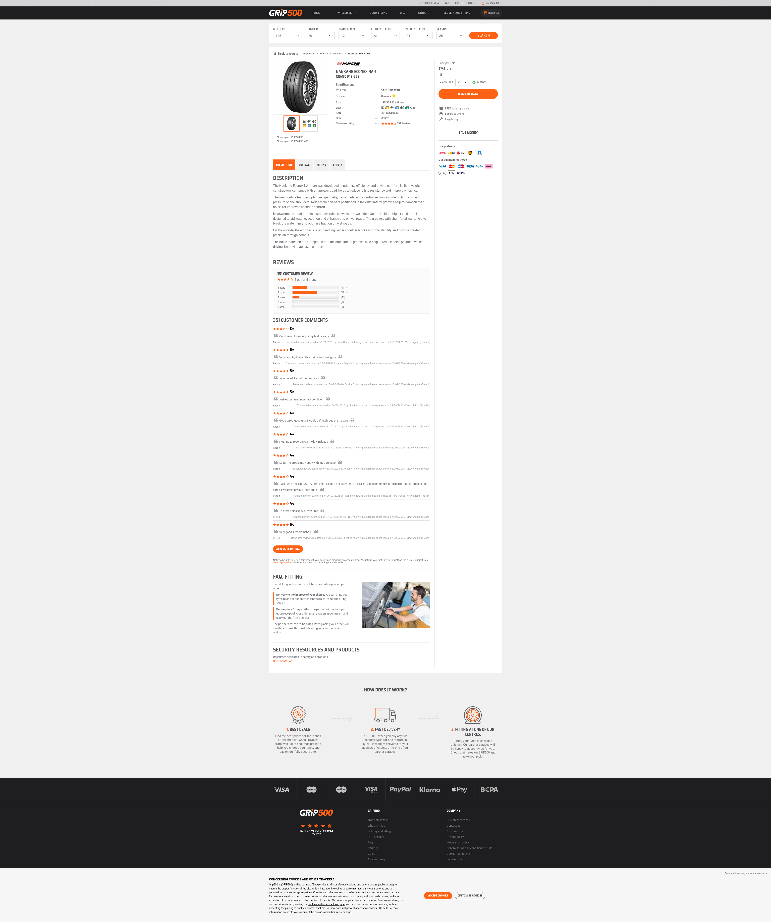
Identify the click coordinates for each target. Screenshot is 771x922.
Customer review (429, 3)
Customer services (458, 820)
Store (422, 13)
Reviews (304, 164)
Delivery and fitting (457, 13)
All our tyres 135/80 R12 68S (293, 141)
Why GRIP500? (377, 825)
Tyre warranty (376, 859)
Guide (371, 854)
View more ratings (288, 549)
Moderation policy (458, 842)
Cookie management (459, 854)
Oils (402, 13)
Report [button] (276, 342)
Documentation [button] (282, 661)
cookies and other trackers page (326, 904)
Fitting (321, 164)
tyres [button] (316, 13)
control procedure (282, 562)
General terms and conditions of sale (469, 848)
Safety (337, 164)
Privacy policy (455, 837)
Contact (470, 3)
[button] (417, 342)
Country (373, 848)
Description (284, 164)
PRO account (376, 837)
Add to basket (470, 94)
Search (483, 35)
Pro (457, 3)
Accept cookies (438, 895)
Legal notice (454, 859)
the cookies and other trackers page (330, 912)
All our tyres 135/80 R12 (290, 137)
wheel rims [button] (345, 13)
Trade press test (378, 820)
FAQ (447, 3)
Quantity (446, 82)
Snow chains (378, 13)
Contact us (453, 825)
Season (441, 29)
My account (492, 3)
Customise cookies (470, 895)
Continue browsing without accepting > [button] (746, 873)
